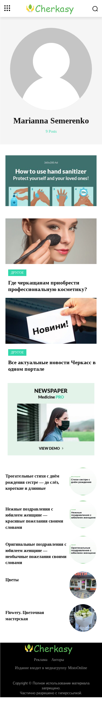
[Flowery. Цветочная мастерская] (83, 618)
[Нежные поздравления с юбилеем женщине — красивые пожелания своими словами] (83, 514)
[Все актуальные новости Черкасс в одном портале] (51, 321)
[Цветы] (83, 585)
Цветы (12, 579)
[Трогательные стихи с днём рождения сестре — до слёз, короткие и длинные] (83, 481)
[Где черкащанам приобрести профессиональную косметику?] (51, 241)
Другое (17, 273)
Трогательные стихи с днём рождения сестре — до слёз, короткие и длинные (32, 482)
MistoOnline (77, 668)
